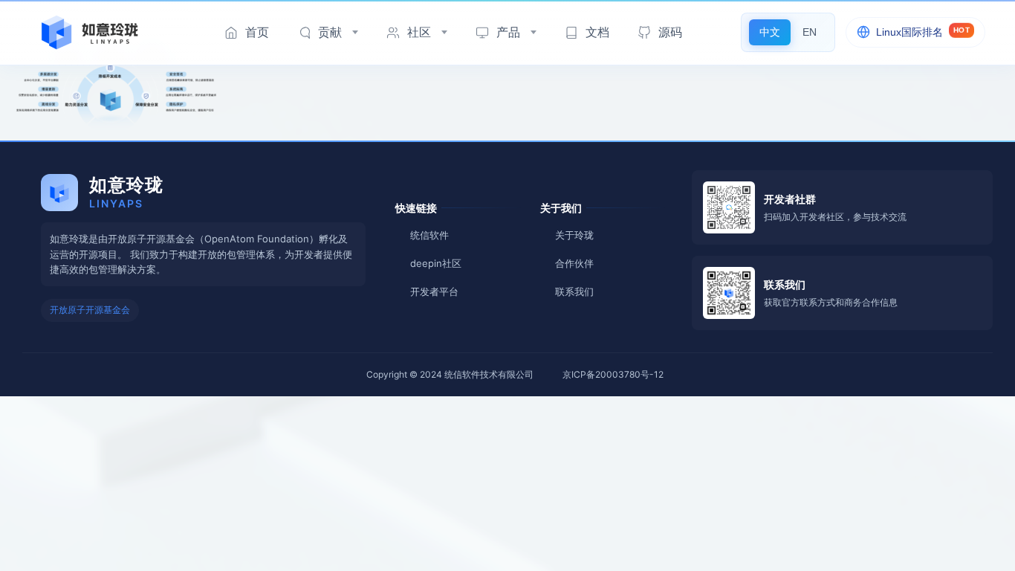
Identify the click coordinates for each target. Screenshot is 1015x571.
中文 (769, 32)
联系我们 (574, 291)
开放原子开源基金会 (90, 309)
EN (809, 32)
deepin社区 (435, 263)
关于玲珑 (574, 235)
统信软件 (429, 235)
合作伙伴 (574, 263)
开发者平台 (434, 291)
